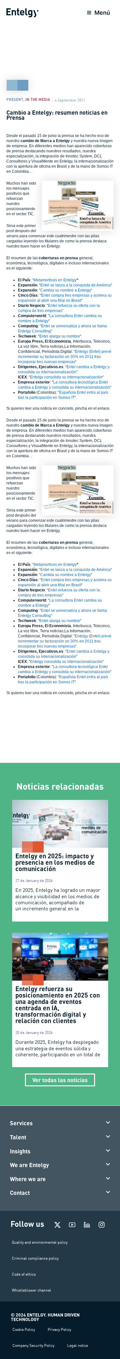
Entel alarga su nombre (59, 336)
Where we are (28, 1178)
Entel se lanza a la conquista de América (75, 285)
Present (14, 99)
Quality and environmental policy (40, 1242)
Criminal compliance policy (35, 1258)
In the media (37, 99)
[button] (60, 1123)
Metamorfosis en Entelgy (55, 280)
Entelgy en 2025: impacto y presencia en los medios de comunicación (55, 862)
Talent (18, 1137)
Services (21, 1123)
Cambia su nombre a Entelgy (65, 290)
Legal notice (77, 1345)
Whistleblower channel (31, 1290)
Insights (20, 1151)
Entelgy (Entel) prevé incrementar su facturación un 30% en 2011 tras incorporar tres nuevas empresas (64, 356)
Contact (20, 1192)
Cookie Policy (23, 1329)
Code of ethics (24, 1274)
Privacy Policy (59, 1329)
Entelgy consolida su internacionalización (66, 377)
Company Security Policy (33, 1345)
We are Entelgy (29, 1164)
